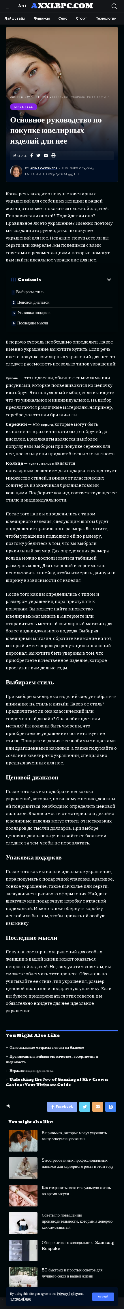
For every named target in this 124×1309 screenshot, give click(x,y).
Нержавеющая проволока (32, 1070)
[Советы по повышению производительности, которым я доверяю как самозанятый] (23, 1223)
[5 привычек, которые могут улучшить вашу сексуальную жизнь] (23, 1141)
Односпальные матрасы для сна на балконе (47, 1047)
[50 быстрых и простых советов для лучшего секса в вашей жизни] (23, 1278)
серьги (47, 425)
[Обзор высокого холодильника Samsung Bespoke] (23, 1250)
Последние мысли (32, 323)
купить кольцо (41, 464)
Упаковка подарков (34, 312)
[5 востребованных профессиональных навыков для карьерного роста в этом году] (23, 1168)
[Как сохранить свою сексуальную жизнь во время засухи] (23, 1195)
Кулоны (12, 378)
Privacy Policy (67, 1294)
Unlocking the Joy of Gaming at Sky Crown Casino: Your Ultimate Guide (57, 1082)
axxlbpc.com (62, 6)
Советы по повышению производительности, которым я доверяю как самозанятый (77, 1221)
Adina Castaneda (43, 168)
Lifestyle (23, 106)
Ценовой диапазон (33, 302)
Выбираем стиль (30, 292)
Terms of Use (20, 1299)
